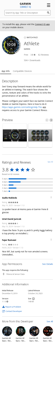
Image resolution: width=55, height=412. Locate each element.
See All (50, 321)
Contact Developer (13, 311)
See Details (47, 264)
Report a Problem (13, 306)
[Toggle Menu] (51, 197)
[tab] (5, 71)
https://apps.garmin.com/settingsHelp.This (22, 107)
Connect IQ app (42, 24)
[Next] (51, 120)
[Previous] (47, 120)
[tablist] (27, 71)
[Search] (49, 12)
